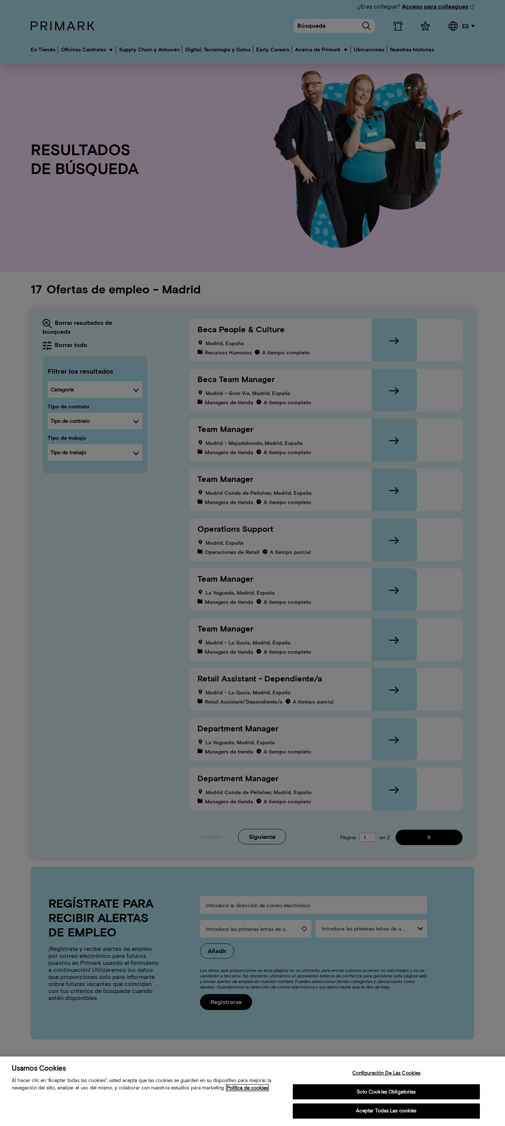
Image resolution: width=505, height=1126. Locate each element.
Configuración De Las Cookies (386, 1073)
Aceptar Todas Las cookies (386, 1110)
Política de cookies (247, 1088)
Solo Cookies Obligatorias (386, 1092)
